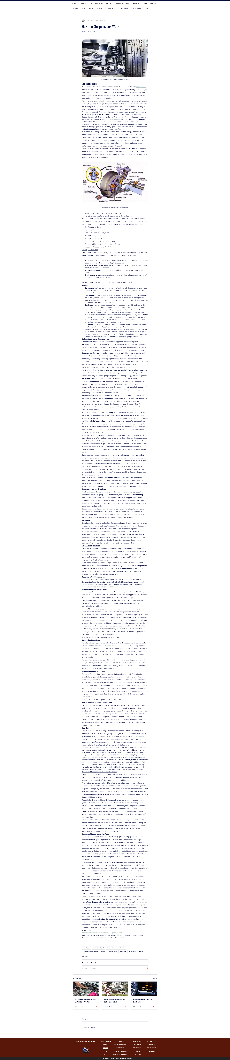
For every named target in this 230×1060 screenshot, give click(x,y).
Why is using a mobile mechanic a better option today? (114, 1000)
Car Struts (123, 951)
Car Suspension (112, 951)
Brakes (83, 8)
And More (138, 1054)
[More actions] (147, 21)
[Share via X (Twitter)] (87, 962)
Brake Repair (111, 8)
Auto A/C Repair (136, 8)
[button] (155, 8)
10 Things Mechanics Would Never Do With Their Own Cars (85, 1000)
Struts (141, 951)
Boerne (138, 1051)
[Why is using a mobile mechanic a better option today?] (115, 989)
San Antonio (137, 1044)
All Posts (75, 8)
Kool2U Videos (151, 1048)
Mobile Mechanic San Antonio (116, 948)
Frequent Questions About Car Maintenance (142, 1000)
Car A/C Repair (123, 8)
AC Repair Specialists (120, 1051)
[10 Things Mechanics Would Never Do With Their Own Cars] (86, 989)
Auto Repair (100, 8)
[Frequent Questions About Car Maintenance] (144, 989)
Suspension (132, 951)
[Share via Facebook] (82, 962)
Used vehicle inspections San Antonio (94, 951)
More (146, 8)
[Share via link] (96, 962)
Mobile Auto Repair (98, 948)
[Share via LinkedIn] (91, 962)
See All (155, 978)
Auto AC (91, 8)
